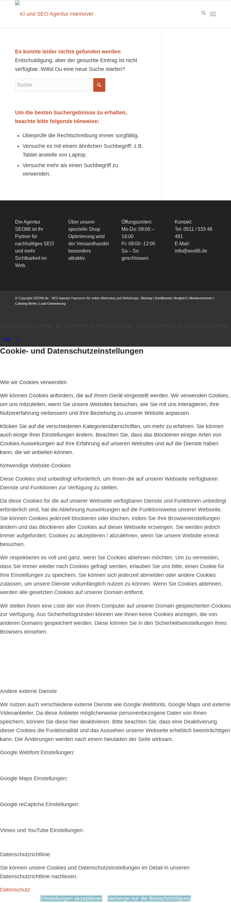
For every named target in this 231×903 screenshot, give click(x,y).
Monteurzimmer (200, 298)
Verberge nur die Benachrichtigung (149, 898)
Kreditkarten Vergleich (171, 298)
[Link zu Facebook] (166, 309)
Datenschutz (15, 890)
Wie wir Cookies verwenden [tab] (33, 382)
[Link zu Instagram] (184, 309)
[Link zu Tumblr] (211, 309)
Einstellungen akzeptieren (71, 898)
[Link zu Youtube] (193, 309)
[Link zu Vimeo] (202, 309)
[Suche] (200, 13)
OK (7, 339)
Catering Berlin (25, 303)
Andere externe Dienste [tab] (28, 691)
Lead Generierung (52, 303)
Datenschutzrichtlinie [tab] (25, 854)
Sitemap (146, 298)
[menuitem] (200, 13)
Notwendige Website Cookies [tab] (35, 466)
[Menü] (213, 14)
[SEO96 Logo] (55, 13)
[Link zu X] (175, 309)
